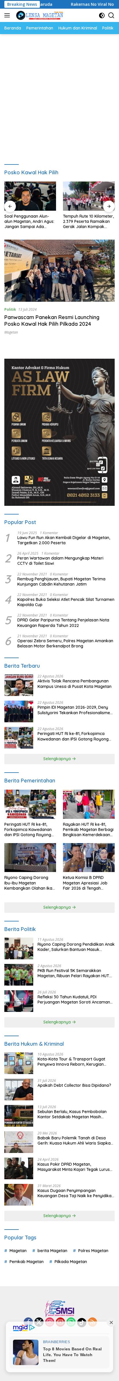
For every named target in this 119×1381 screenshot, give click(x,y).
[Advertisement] (59, 96)
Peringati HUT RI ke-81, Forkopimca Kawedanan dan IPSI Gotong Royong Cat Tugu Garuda (73, 736)
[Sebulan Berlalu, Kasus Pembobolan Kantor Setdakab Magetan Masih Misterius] (18, 1116)
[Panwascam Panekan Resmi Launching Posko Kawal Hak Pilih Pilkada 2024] (59, 271)
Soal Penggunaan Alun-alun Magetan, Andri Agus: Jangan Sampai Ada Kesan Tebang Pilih (29, 221)
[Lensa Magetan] (39, 15)
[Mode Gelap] (101, 15)
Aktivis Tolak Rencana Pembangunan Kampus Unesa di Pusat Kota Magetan (74, 683)
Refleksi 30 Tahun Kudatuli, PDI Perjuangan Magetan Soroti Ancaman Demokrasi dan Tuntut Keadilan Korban (76, 999)
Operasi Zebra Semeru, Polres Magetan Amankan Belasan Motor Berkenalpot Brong (65, 643)
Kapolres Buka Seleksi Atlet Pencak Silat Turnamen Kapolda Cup (65, 602)
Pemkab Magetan (27, 1261)
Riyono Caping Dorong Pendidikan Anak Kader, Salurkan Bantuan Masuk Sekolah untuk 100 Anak (76, 947)
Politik (10, 309)
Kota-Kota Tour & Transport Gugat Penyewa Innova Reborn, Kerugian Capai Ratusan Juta (71, 1061)
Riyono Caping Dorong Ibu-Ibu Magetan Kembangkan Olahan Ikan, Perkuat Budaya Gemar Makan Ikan (29, 883)
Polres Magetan (93, 1250)
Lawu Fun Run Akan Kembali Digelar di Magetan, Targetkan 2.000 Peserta (63, 540)
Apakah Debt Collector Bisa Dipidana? (74, 1085)
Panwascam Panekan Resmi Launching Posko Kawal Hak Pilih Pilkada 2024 (51, 320)
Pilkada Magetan (71, 1261)
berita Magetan (52, 1250)
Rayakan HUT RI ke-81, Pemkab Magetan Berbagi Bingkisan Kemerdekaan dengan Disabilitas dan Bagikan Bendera (88, 830)
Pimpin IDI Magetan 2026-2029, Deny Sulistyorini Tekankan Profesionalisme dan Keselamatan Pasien (74, 710)
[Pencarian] (111, 15)
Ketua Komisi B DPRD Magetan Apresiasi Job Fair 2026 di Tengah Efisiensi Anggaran (85, 883)
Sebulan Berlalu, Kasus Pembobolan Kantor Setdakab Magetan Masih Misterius (72, 1114)
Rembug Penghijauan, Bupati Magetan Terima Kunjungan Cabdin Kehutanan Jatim (61, 581)
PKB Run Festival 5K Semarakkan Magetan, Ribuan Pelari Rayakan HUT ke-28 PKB (73, 973)
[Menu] (8, 15)
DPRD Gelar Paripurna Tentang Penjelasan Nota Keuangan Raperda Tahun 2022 (63, 622)
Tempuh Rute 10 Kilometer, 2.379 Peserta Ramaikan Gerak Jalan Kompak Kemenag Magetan (88, 221)
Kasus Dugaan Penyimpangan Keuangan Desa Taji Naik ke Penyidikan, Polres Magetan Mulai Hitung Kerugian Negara (76, 1193)
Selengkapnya (57, 758)
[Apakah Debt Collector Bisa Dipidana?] (18, 1089)
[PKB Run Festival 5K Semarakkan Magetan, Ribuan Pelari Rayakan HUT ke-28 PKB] (18, 975)
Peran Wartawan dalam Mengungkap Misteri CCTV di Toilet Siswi (60, 561)
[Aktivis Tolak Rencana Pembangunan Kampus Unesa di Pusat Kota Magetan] (18, 685)
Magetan (11, 332)
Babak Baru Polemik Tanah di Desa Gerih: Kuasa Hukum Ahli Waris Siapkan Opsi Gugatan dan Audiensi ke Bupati (75, 1140)
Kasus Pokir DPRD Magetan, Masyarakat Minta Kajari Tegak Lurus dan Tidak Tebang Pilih (74, 1167)
